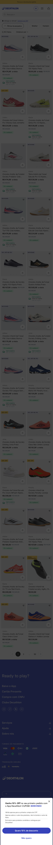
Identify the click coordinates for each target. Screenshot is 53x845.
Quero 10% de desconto (26, 830)
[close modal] (49, 801)
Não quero (26, 838)
